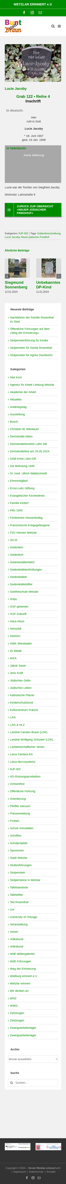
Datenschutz (36, 1171)
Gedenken (16, 547)
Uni (12, 909)
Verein (14, 931)
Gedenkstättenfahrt (22, 562)
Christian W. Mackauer (24, 429)
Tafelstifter (16, 894)
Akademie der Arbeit (23, 392)
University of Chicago (23, 917)
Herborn (15, 636)
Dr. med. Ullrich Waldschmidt (28, 473)
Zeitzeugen (17, 1013)
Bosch (14, 421)
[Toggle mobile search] (53, 26)
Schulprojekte (18, 843)
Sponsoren (17, 850)
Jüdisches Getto (20, 680)
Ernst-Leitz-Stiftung (22, 488)
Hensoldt (15, 628)
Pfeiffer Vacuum (20, 806)
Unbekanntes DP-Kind (48, 284)
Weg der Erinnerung (23, 968)
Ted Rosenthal (19, 902)
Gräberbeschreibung (49, 233)
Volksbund (16, 939)
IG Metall (15, 650)
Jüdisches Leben (21, 687)
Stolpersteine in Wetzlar (25, 880)
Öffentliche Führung (22, 791)
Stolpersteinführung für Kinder (29, 340)
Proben (14, 820)
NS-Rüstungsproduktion (25, 776)
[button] (7, 276)
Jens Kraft (16, 673)
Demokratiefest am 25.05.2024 (29, 451)
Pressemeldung (20, 813)
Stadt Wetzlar (18, 857)
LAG (13, 717)
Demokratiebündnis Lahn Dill (28, 444)
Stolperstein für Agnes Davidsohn (31, 355)
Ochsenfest (17, 783)
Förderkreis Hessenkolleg (26, 517)
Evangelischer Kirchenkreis (27, 495)
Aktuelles (16, 399)
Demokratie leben (21, 436)
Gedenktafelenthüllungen (26, 569)
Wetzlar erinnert (20, 983)
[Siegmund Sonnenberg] (17, 260)
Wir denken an (19, 990)
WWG (14, 1005)
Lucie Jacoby (12, 237)
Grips (13, 599)
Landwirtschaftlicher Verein (27, 747)
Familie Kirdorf (19, 503)
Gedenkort (16, 554)
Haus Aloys (17, 621)
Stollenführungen (21, 865)
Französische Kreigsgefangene (30, 525)
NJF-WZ (23, 233)
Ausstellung (17, 414)
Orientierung (18, 798)
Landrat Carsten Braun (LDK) (28, 732)
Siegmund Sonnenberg (16, 284)
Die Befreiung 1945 (22, 466)
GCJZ (13, 540)
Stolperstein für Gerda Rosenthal (31, 347)
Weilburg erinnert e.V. (23, 976)
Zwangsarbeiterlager (23, 1027)
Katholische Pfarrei (22, 695)
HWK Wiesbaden (21, 643)
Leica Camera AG (21, 754)
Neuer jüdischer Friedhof (35, 237)
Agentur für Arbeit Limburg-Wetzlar (32, 384)
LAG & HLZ (17, 724)
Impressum (19, 1171)
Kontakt (51, 1171)
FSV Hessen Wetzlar (23, 532)
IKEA (13, 658)
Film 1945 (16, 510)
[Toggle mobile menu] (59, 26)
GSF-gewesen (19, 606)
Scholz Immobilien (21, 828)
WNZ (13, 998)
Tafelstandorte (19, 887)
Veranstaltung (19, 924)
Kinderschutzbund (21, 702)
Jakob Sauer (18, 665)
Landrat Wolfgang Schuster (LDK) (31, 739)
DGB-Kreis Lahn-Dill (23, 458)
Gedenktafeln (18, 577)
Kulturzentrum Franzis (24, 710)
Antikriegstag (18, 407)
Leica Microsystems (22, 761)
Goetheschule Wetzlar (24, 591)
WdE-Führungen (20, 961)
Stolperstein (17, 872)
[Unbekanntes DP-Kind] (48, 260)
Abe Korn (16, 377)
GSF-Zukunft (18, 614)
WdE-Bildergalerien (22, 953)
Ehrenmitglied (19, 480)
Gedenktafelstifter (21, 584)
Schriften (15, 835)
